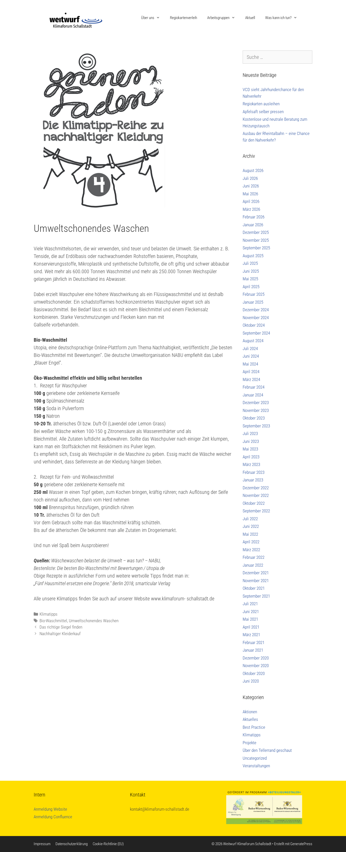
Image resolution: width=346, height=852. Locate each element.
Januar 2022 (253, 565)
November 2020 (256, 665)
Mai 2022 (250, 534)
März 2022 (251, 549)
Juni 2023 (251, 441)
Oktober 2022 (254, 503)
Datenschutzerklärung (71, 844)
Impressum (42, 844)
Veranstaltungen (256, 765)
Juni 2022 (251, 526)
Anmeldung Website (50, 809)
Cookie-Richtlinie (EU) (108, 844)
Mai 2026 (250, 193)
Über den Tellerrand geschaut (267, 750)
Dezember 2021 (256, 572)
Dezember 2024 (256, 309)
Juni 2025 (251, 271)
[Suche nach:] (277, 57)
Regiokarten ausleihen (261, 103)
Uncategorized (255, 758)
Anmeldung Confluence (53, 816)
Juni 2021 (251, 611)
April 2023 (251, 456)
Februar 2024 (253, 387)
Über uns (147, 17)
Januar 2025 (253, 302)
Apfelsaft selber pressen (263, 111)
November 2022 (256, 495)
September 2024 (256, 333)
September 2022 (256, 510)
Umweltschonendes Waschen (94, 620)
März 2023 (251, 464)
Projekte (249, 742)
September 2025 (256, 247)
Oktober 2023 (254, 418)
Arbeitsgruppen (218, 17)
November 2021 (256, 580)
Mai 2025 (250, 278)
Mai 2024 (250, 364)
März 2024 (251, 379)
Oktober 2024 (254, 325)
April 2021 (251, 627)
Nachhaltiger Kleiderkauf (60, 633)
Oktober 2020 (254, 673)
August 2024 (253, 340)
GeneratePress (301, 844)
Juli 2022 (250, 518)
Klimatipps (48, 614)
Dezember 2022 (256, 487)
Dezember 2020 (256, 657)
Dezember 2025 (256, 232)
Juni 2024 (251, 356)
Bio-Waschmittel (53, 620)
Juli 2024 (250, 348)
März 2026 (251, 209)
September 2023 (256, 425)
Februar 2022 (253, 557)
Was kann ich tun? (278, 17)
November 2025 (256, 240)
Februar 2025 (253, 294)
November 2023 (256, 410)
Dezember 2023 (256, 402)
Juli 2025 (250, 263)
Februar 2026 (253, 216)
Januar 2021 (253, 650)
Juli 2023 (250, 433)
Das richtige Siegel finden (61, 627)
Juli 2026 (250, 178)
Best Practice (254, 727)
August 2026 (253, 170)
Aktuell (250, 17)
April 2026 (251, 201)
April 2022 (251, 541)
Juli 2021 (250, 603)
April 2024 (251, 371)
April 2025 (251, 286)
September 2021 (256, 596)
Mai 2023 (250, 448)
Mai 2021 (250, 619)
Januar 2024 (253, 394)
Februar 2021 (253, 642)
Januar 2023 (253, 479)
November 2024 (256, 317)
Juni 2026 (251, 185)
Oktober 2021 (254, 588)
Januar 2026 (253, 224)
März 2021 (251, 634)
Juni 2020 (251, 681)
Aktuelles (250, 719)
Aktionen (250, 711)
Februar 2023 (253, 472)
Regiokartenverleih (183, 17)
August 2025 (253, 255)
